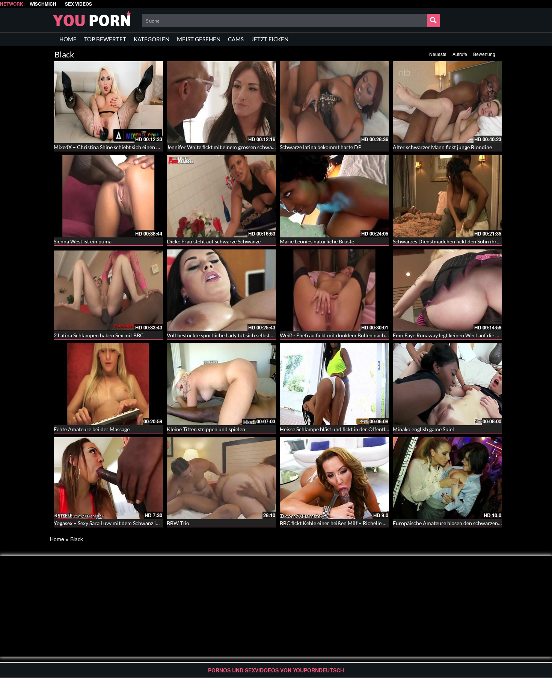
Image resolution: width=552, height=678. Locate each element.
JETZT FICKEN (269, 39)
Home (57, 539)
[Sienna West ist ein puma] (108, 196)
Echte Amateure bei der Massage (92, 429)
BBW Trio (178, 523)
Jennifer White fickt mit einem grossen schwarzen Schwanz (235, 147)
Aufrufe (459, 54)
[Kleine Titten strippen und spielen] (221, 383)
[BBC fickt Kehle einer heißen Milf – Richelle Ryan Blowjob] (334, 478)
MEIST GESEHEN (198, 39)
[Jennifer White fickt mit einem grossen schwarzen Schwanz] (221, 102)
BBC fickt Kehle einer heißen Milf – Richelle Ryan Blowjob (347, 523)
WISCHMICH (43, 4)
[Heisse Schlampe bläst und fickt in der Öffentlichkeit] (334, 383)
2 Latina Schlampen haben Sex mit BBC (99, 335)
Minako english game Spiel (423, 429)
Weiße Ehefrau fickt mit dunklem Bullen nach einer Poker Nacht (354, 335)
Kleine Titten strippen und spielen (206, 429)
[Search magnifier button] (433, 20)
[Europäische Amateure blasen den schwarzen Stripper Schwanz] (447, 478)
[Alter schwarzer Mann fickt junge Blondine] (447, 102)
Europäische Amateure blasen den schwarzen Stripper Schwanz (466, 523)
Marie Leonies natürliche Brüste (317, 241)
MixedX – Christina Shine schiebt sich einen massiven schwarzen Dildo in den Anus (150, 147)
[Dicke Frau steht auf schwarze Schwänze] (221, 196)
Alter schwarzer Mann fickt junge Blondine (442, 147)
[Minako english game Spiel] (447, 383)
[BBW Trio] (221, 478)
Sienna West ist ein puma (83, 241)
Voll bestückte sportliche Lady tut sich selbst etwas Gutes (233, 335)
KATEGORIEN (151, 39)
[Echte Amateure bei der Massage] (108, 383)
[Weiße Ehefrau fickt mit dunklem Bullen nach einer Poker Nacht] (334, 290)
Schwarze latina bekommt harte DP (321, 147)
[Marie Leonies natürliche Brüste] (334, 196)
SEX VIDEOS (78, 4)
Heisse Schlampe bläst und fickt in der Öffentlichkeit (340, 429)
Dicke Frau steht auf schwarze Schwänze (214, 241)
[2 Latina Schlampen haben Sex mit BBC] (108, 290)
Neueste (437, 54)
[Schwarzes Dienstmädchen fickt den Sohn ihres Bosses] (447, 196)
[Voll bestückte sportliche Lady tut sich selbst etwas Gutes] (221, 290)
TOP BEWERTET (105, 39)
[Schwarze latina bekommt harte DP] (334, 102)
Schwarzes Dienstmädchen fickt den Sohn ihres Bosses (456, 241)
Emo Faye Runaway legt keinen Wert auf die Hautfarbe (456, 335)
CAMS (236, 39)
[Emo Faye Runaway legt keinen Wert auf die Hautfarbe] (447, 290)
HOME (68, 39)
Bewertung (484, 54)
